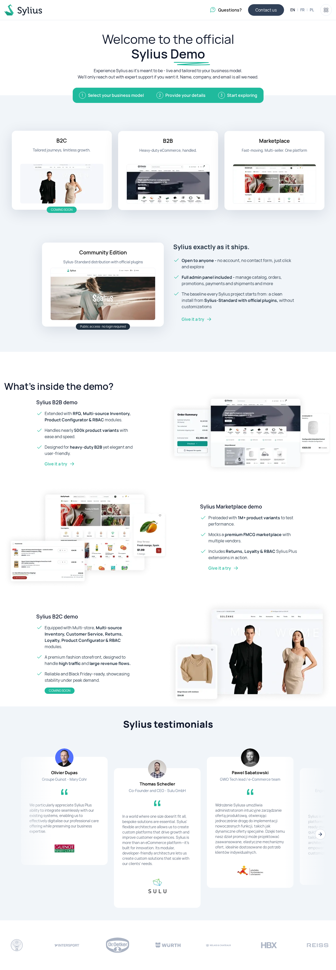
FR (302, 9)
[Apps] (326, 10)
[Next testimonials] (320, 834)
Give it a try (193, 319)
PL (312, 9)
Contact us (266, 10)
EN (292, 9)
